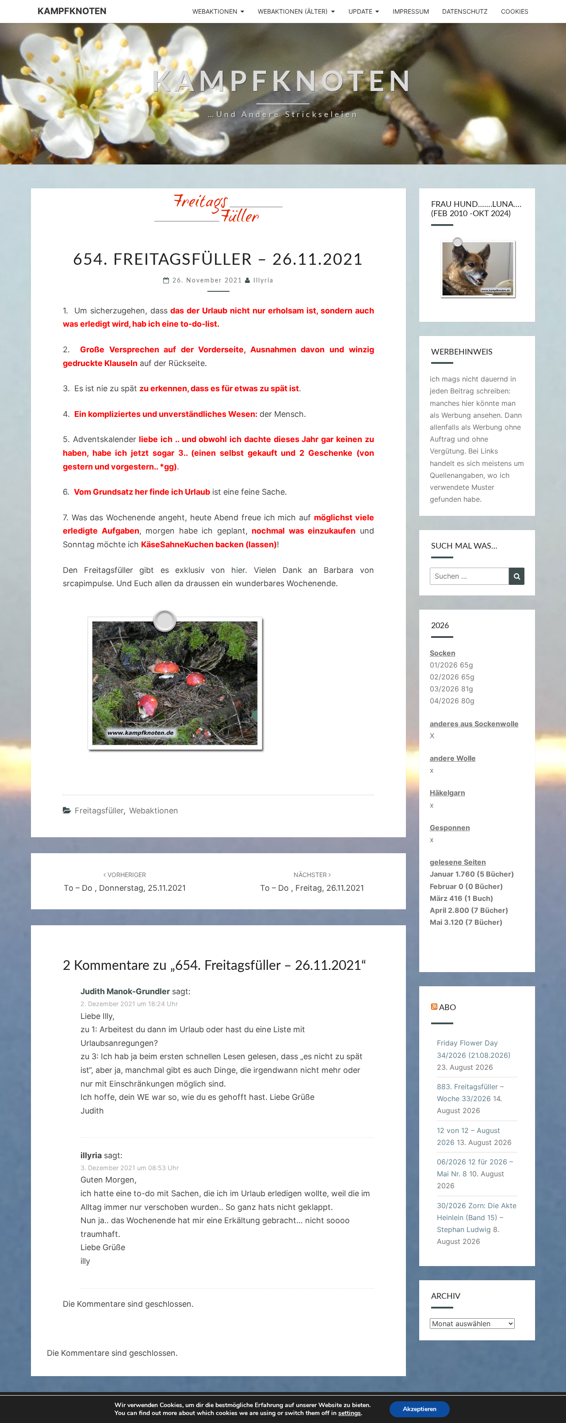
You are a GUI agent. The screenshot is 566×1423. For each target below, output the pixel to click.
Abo (447, 1008)
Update (360, 11)
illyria (263, 281)
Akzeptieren (419, 1409)
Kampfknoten (72, 11)
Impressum (411, 11)
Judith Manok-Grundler (125, 991)
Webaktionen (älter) (293, 11)
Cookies (514, 11)
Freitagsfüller (99, 810)
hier (238, 570)
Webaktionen (214, 11)
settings (349, 1413)
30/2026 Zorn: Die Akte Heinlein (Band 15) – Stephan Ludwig (476, 1217)
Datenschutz (465, 11)
